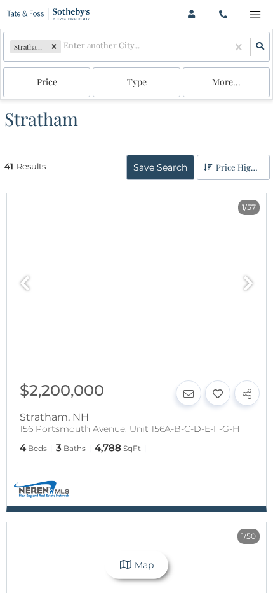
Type (137, 82)
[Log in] (191, 14)
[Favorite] (217, 393)
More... (226, 82)
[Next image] (248, 284)
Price (47, 82)
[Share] (247, 393)
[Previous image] (25, 284)
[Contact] (188, 393)
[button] (54, 47)
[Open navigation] (255, 15)
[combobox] (64, 46)
